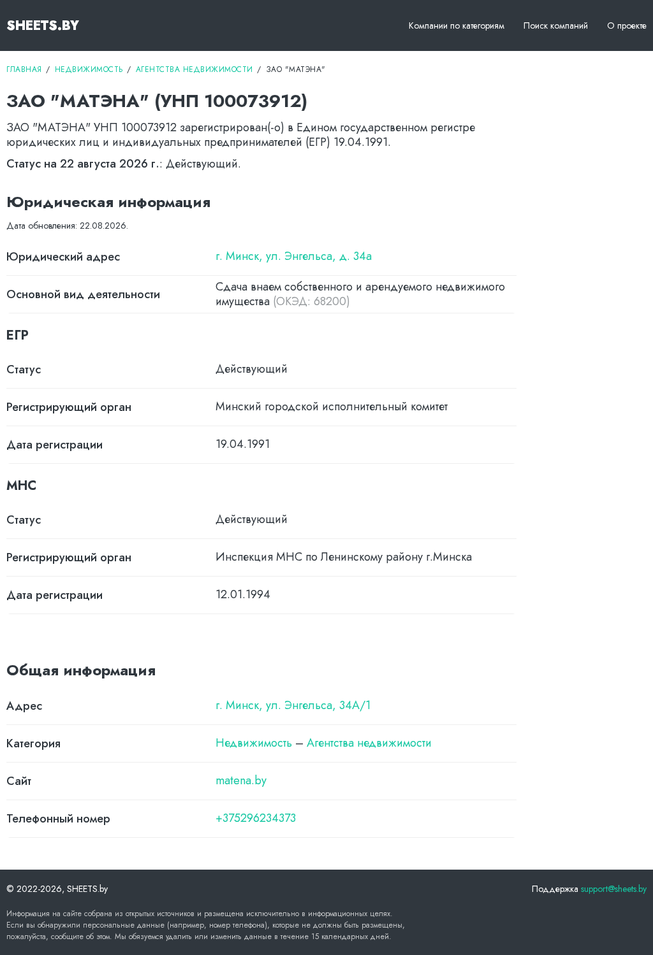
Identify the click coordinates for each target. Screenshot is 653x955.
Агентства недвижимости (369, 743)
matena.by (241, 780)
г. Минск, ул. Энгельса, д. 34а (294, 256)
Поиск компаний (556, 25)
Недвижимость (254, 743)
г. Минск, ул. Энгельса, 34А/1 (293, 705)
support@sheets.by (614, 888)
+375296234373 (256, 818)
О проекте (627, 25)
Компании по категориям (456, 25)
